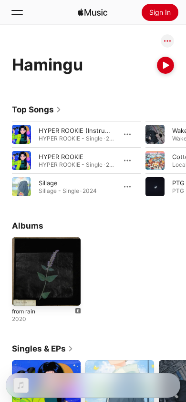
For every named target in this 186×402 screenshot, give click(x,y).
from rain (23, 311)
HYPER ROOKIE (61, 157)
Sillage (48, 183)
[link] (37, 109)
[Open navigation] (17, 12)
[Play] (165, 65)
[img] (92, 12)
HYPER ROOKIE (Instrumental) (83, 130)
